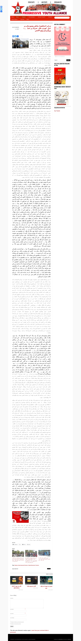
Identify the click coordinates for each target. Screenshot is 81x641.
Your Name (12, 609)
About (28, 19)
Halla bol (50, 17)
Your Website (12, 617)
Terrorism (37, 565)
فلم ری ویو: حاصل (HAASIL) (16, 587)
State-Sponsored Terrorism (23, 565)
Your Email (11, 613)
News (17, 17)
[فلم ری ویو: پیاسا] (31, 580)
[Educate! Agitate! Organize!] (39, 7)
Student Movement (31, 565)
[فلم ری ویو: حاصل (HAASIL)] (16, 580)
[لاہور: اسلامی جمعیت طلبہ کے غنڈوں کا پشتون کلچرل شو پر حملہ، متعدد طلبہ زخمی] (44, 553)
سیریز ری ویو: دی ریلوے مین (46, 587)
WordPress (60, 639)
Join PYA (22, 19)
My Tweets (57, 111)
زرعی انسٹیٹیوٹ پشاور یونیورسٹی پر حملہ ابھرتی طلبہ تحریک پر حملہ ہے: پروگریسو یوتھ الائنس (37, 28)
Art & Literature (32, 17)
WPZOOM (69, 639)
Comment (11, 598)
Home (12, 17)
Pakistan (16, 565)
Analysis (24, 17)
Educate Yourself (41, 17)
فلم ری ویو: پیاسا (31, 586)
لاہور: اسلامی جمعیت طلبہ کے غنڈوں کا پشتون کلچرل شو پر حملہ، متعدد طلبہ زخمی (44, 559)
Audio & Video (14, 19)
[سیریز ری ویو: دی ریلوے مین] (46, 580)
